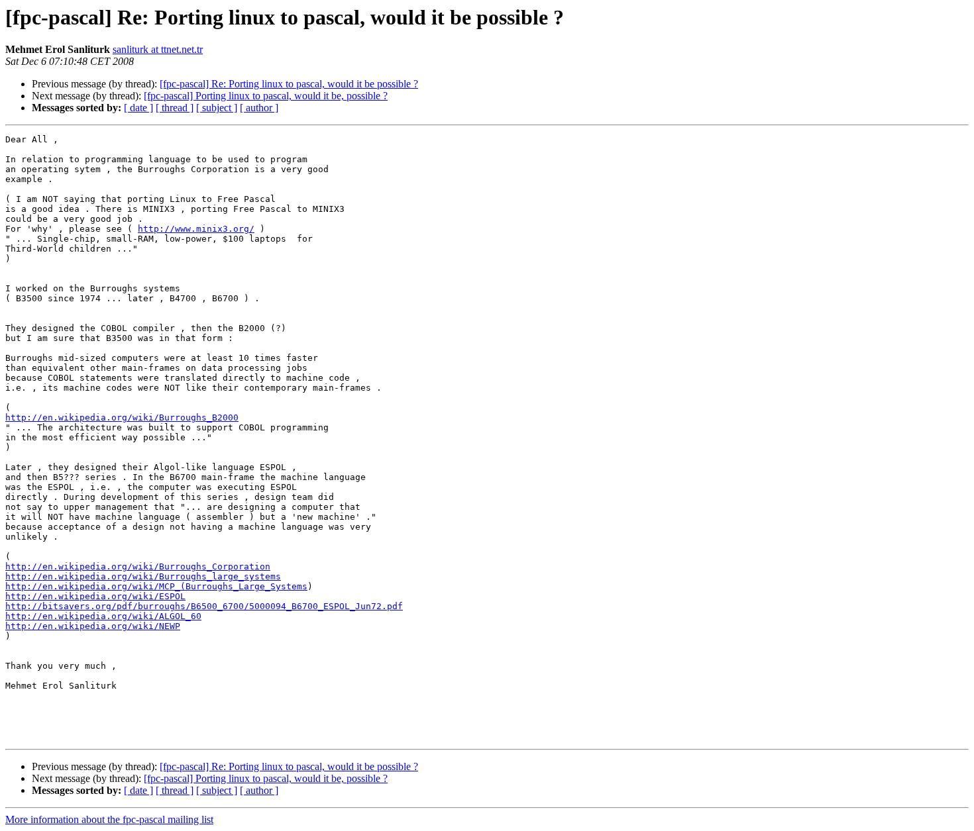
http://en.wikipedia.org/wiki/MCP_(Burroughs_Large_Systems (156, 586)
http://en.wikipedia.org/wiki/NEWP (92, 626)
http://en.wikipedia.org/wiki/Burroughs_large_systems (143, 576)
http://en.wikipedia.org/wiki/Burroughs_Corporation (137, 566)
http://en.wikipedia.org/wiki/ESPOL (95, 596)
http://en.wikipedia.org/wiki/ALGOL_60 (103, 616)
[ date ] (138, 107)
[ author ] (259, 107)
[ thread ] (174, 107)
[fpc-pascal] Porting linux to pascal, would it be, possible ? (266, 95)
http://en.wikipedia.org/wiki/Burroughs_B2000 (122, 417)
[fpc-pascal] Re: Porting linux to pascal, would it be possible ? (289, 83)
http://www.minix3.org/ (196, 229)
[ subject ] (216, 107)
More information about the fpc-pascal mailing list (109, 819)
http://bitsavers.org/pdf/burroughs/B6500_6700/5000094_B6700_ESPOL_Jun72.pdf (204, 606)
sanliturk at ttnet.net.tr (158, 49)
